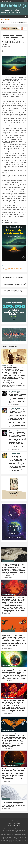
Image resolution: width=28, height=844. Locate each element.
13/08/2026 (11, 426)
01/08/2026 (4, 648)
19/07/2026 (4, 680)
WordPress (17, 827)
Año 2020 (7, 268)
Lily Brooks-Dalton (6, 269)
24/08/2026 (4, 380)
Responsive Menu (25, 1)
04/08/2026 (4, 613)
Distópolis (10, 46)
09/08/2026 (4, 577)
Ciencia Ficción (6, 33)
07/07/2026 (4, 808)
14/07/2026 (4, 748)
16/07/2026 (4, 713)
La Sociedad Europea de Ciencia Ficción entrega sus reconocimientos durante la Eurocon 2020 (14, 284)
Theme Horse (16, 825)
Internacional (6, 545)
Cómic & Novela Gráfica (9, 346)
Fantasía (4, 594)
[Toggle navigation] (3, 16)
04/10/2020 (4, 46)
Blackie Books (12, 268)
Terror (12, 561)
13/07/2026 (4, 781)
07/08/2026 (11, 449)
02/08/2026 (11, 472)
